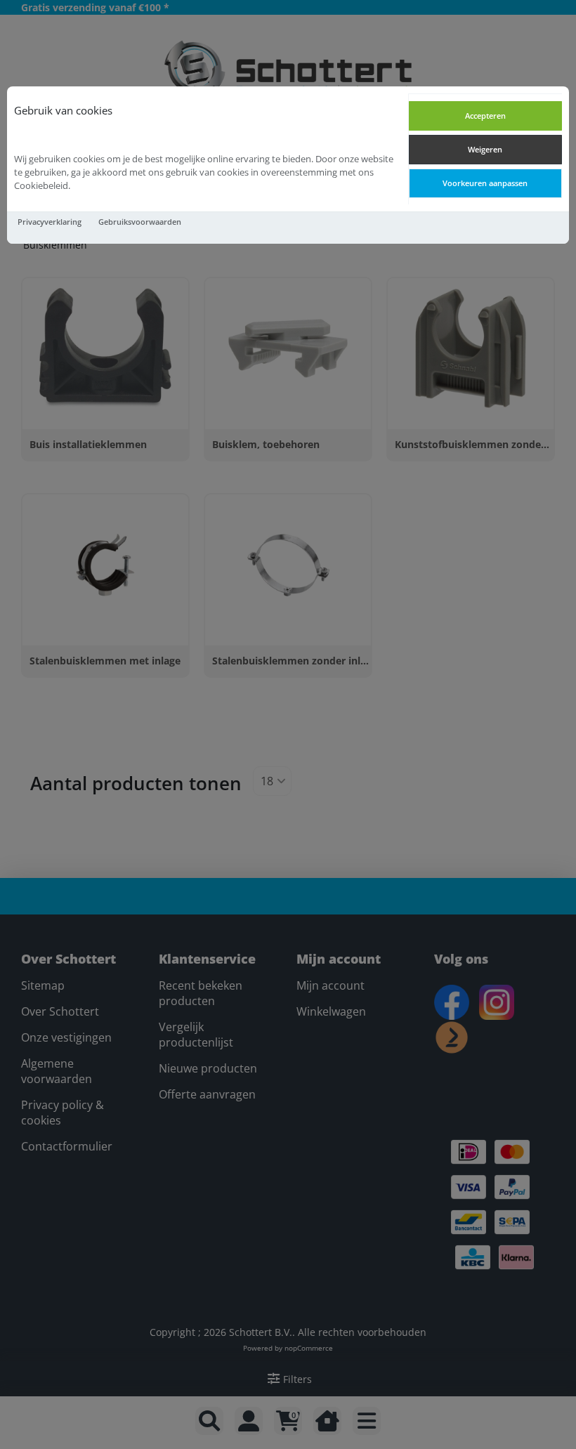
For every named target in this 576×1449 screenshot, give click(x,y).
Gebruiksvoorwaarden (139, 221)
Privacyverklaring (49, 221)
